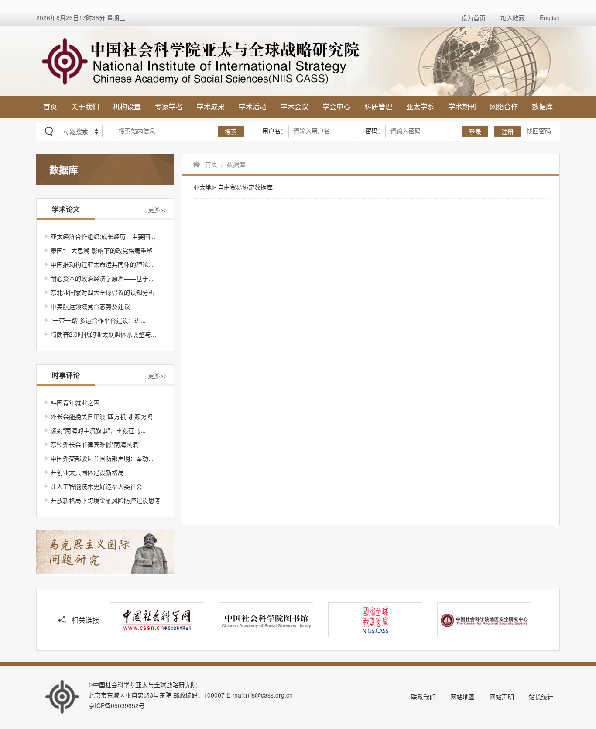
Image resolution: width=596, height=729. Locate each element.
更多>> (157, 209)
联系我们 (423, 696)
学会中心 (336, 106)
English (550, 17)
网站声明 (502, 696)
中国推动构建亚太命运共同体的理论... (102, 264)
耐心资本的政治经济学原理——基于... (102, 278)
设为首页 (473, 17)
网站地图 (462, 696)
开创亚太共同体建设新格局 (87, 472)
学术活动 (253, 106)
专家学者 (169, 106)
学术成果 (211, 106)
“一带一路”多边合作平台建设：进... (98, 320)
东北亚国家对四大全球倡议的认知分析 (102, 292)
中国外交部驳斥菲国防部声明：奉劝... (102, 458)
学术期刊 (462, 106)
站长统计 (541, 696)
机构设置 (127, 106)
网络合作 (504, 106)
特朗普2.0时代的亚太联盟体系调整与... (103, 334)
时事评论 (66, 375)
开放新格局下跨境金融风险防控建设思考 (106, 500)
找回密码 (539, 130)
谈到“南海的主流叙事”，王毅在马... (98, 430)
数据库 (542, 106)
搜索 (231, 132)
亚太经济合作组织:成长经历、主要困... (103, 236)
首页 (50, 106)
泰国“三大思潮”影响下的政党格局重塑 (102, 250)
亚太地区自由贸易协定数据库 (233, 187)
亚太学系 (420, 106)
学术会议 (294, 106)
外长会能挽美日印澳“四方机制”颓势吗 (102, 416)
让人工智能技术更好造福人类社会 (96, 486)
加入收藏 (512, 17)
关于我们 (85, 106)
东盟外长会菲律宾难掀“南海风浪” (95, 444)
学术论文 (66, 209)
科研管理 (378, 106)
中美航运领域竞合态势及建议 (90, 306)
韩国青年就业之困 (75, 402)
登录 (475, 132)
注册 (507, 132)
